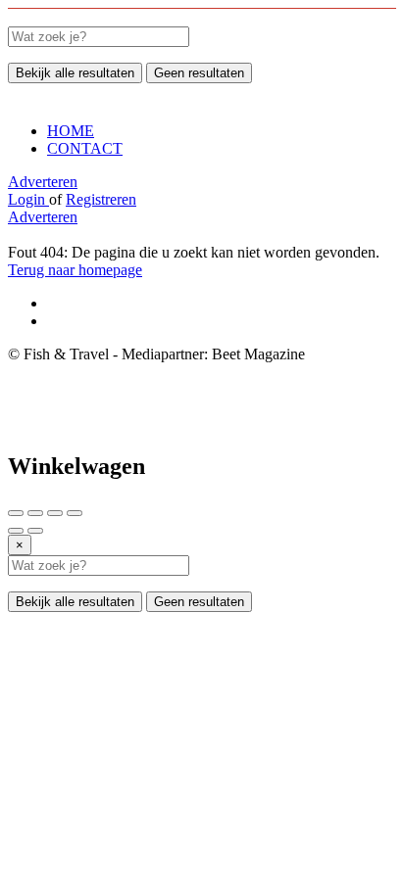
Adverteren (42, 181)
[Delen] (35, 513)
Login (28, 199)
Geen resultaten (199, 73)
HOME (70, 130)
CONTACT (85, 148)
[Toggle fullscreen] (55, 513)
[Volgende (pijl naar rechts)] (35, 531)
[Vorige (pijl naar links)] (16, 531)
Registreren (101, 199)
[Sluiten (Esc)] (16, 513)
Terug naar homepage (75, 269)
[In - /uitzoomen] (74, 513)
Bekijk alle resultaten (75, 73)
